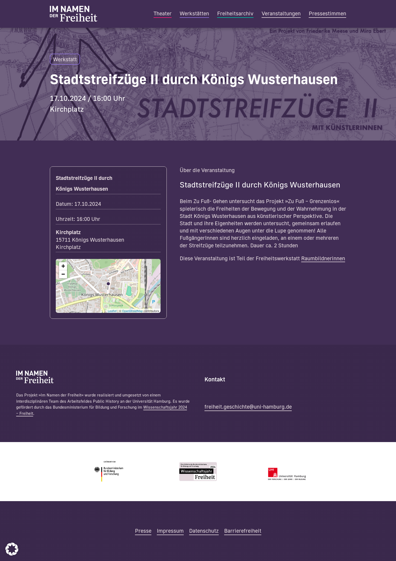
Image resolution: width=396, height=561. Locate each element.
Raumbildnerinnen (323, 258)
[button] (12, 549)
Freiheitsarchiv (235, 13)
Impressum (170, 530)
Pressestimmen (327, 13)
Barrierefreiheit (242, 530)
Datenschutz (204, 530)
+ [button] (63, 266)
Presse (143, 530)
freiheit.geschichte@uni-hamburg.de (248, 406)
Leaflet (112, 311)
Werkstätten (194, 13)
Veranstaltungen (281, 13)
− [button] (63, 274)
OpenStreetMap (132, 311)
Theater (163, 13)
